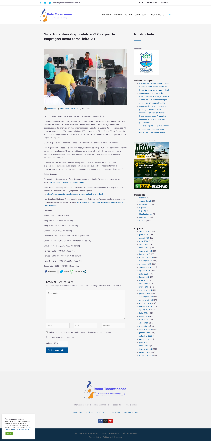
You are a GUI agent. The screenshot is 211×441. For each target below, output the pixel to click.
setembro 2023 (145, 336)
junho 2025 (144, 277)
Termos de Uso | (96, 437)
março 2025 (144, 287)
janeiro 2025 (144, 293)
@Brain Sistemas (130, 433)
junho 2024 (144, 316)
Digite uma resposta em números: (60, 337)
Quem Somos (152, 3)
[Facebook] (45, 3)
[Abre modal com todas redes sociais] (84, 272)
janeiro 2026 (144, 254)
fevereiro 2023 (145, 349)
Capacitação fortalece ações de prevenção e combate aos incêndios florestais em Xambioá (152, 109)
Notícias (118, 15)
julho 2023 (143, 342)
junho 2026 (144, 238)
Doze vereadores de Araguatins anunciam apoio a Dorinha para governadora (152, 119)
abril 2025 (143, 284)
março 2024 (144, 326)
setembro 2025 (145, 267)
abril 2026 (143, 244)
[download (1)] (146, 62)
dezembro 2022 (146, 355)
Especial (142, 207)
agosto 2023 (144, 339)
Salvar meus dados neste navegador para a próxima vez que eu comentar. (80, 332)
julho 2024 (143, 313)
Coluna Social (141, 15)
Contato (164, 3)
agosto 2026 (144, 231)
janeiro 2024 (144, 333)
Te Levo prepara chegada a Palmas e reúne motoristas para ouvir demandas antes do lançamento (154, 129)
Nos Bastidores (157, 15)
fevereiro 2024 (145, 329)
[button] (170, 15)
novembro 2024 (146, 300)
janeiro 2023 (144, 352)
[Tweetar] (64, 272)
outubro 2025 (145, 264)
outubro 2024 (145, 303)
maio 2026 (143, 241)
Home (141, 3)
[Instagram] (41, 3)
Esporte (142, 211)
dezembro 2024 (146, 297)
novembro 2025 (146, 261)
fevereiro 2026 (145, 251)
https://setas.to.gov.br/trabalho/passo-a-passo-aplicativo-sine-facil (75, 194)
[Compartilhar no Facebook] (50, 272)
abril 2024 (143, 323)
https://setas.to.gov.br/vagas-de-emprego (67, 182)
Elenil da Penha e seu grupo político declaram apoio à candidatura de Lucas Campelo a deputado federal (154, 86)
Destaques (106, 15)
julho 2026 (143, 234)
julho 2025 (143, 274)
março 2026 (144, 248)
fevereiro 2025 (145, 290)
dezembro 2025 (146, 257)
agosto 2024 (144, 310)
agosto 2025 (144, 270)
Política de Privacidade (112, 437)
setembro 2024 (145, 306)
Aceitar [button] (9, 433)
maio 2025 (143, 280)
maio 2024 (143, 319)
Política (128, 15)
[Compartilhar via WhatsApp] (75, 272)
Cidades (142, 198)
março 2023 (144, 346)
